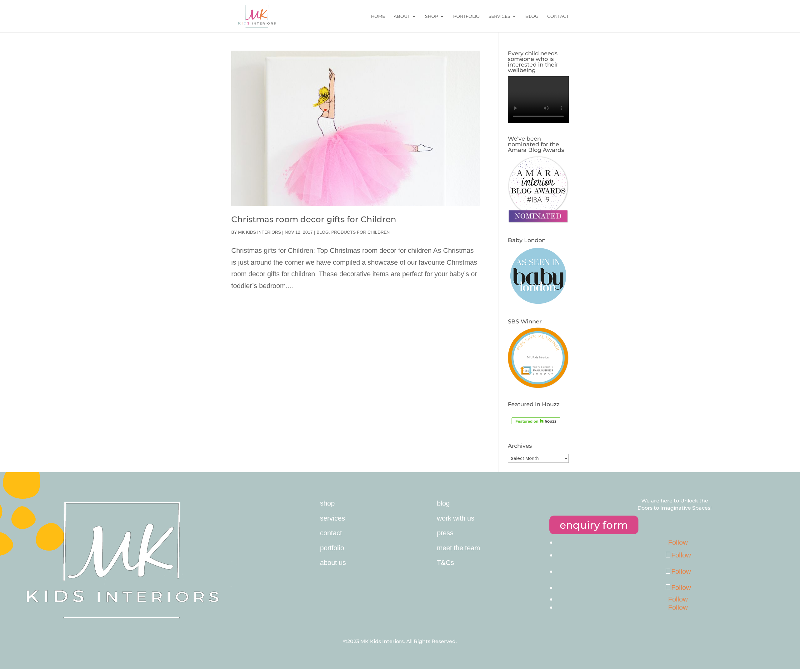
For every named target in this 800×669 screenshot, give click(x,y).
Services (499, 16)
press (445, 533)
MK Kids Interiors (259, 232)
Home (378, 16)
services (332, 518)
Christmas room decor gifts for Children (313, 219)
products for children (360, 232)
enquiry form (594, 525)
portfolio (332, 548)
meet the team (458, 548)
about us (333, 563)
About (402, 16)
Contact (558, 16)
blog (443, 503)
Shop (431, 16)
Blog (531, 16)
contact (331, 533)
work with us (455, 518)
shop (327, 503)
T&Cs (445, 563)
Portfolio (466, 16)
